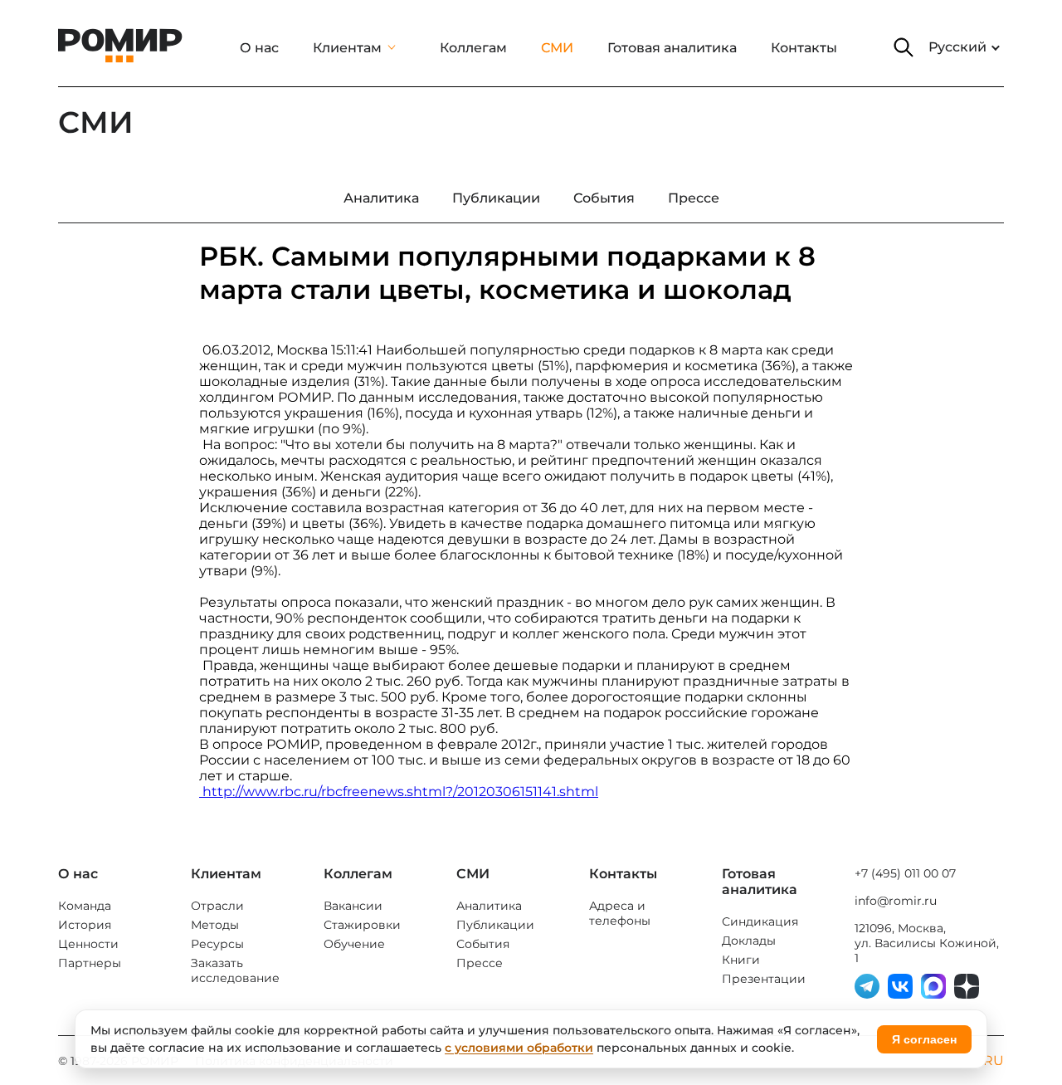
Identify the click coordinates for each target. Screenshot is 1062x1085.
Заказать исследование (235, 970)
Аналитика (489, 905)
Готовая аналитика (672, 48)
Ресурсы (217, 943)
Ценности (88, 943)
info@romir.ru (896, 900)
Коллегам (473, 48)
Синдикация (760, 921)
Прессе (479, 962)
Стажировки (362, 924)
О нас (259, 48)
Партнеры (89, 962)
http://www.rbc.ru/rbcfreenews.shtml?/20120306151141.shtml (398, 791)
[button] (903, 47)
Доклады (749, 940)
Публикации (495, 924)
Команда (84, 905)
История (84, 924)
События (482, 943)
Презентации (764, 978)
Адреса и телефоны (619, 913)
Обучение (354, 943)
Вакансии (353, 905)
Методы (215, 924)
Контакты (804, 48)
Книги (741, 959)
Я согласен (924, 1039)
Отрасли (217, 905)
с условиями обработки (519, 1047)
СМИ (557, 48)
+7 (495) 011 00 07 (905, 873)
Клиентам (347, 48)
